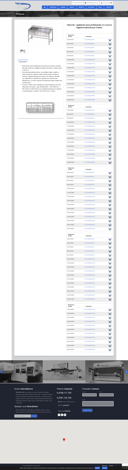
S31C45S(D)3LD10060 (89, 122)
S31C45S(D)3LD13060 (89, 134)
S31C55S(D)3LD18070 (89, 291)
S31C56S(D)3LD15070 (89, 329)
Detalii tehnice (23, 62)
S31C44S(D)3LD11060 (89, 63)
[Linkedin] (62, 415)
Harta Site (104, 465)
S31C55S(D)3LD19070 (89, 295)
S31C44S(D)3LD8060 (89, 51)
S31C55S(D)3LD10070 (89, 259)
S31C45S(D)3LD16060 (89, 146)
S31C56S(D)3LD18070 (89, 341)
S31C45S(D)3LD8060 (89, 114)
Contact (108, 7)
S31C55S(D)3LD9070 (89, 255)
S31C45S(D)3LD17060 (89, 150)
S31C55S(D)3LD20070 (89, 299)
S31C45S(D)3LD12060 (89, 130)
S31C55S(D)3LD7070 (89, 247)
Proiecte (81, 7)
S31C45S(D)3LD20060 (89, 162)
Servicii (72, 7)
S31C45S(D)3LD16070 (89, 212)
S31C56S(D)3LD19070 (89, 345)
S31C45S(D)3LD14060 (89, 138)
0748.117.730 (65, 392)
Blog (100, 7)
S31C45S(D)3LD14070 (89, 204)
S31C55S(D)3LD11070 (89, 263)
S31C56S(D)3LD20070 (89, 349)
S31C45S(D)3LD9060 (89, 118)
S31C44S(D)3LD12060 (89, 67)
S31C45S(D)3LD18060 (89, 154)
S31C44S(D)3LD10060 (89, 59)
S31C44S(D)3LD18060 (89, 91)
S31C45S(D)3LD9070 (89, 184)
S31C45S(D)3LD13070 (89, 200)
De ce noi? (91, 7)
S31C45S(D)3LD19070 (89, 224)
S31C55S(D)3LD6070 (89, 243)
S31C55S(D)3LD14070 (89, 275)
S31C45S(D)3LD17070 (89, 216)
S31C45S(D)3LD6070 (89, 172)
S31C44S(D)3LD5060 (89, 39)
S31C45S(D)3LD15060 (89, 142)
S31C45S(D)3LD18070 (89, 220)
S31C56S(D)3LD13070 (89, 321)
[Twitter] (65, 415)
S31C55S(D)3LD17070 (89, 287)
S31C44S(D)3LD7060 (89, 47)
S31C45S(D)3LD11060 (89, 126)
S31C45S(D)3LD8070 (89, 180)
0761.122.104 (65, 397)
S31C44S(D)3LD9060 (89, 55)
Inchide (105, 468)
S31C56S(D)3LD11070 (89, 313)
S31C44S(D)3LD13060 (89, 71)
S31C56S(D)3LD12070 (89, 317)
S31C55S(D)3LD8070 (89, 251)
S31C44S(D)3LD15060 (89, 79)
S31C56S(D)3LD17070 (89, 337)
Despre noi (53, 7)
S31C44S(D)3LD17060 (89, 87)
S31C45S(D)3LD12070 (89, 196)
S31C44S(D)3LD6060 (89, 43)
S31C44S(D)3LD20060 (89, 99)
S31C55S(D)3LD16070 (89, 283)
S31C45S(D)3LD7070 (89, 176)
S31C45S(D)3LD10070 (89, 188)
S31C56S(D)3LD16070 (89, 333)
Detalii (97, 468)
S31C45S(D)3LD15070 (89, 208)
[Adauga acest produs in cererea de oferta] (110, 40)
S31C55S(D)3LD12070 (89, 267)
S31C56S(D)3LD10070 (89, 309)
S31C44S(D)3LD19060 (89, 95)
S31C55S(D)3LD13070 (89, 271)
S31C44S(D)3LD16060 (89, 83)
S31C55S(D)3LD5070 (89, 239)
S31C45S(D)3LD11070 (89, 192)
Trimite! (34, 416)
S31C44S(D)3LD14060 (89, 75)
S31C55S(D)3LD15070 (89, 279)
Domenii (63, 7)
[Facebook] (59, 415)
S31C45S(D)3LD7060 (89, 110)
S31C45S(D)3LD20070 (89, 228)
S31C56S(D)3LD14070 (89, 325)
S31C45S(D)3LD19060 (89, 158)
